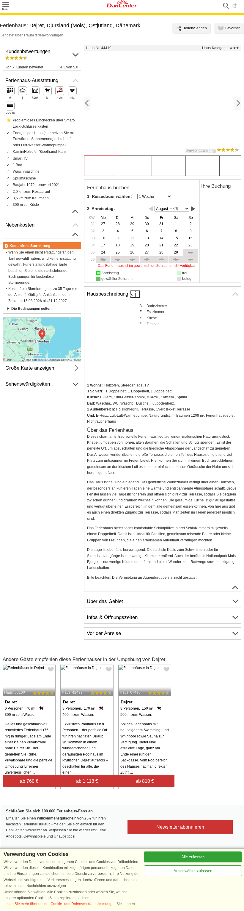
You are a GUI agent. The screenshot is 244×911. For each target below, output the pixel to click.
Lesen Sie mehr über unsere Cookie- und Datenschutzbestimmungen (60, 904)
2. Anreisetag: (101, 208)
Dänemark (128, 25)
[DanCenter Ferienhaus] (122, 6)
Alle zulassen (192, 857)
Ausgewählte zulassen (193, 871)
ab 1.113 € (87, 781)
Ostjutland (101, 25)
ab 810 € (145, 781)
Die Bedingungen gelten (31, 309)
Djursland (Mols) (66, 25)
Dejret (36, 25)
